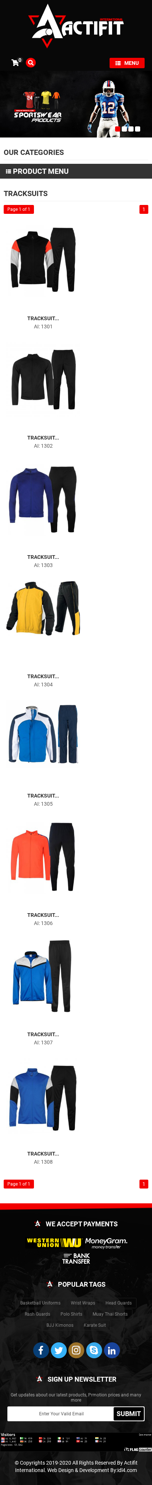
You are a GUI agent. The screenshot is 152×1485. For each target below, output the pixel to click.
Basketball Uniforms (40, 1303)
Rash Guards (37, 1314)
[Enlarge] (36, 307)
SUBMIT (129, 1414)
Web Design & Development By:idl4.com (92, 1470)
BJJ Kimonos (59, 1325)
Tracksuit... (43, 318)
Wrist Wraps (83, 1303)
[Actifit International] (76, 27)
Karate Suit (95, 1325)
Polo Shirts (71, 1314)
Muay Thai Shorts (110, 1314)
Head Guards (119, 1303)
